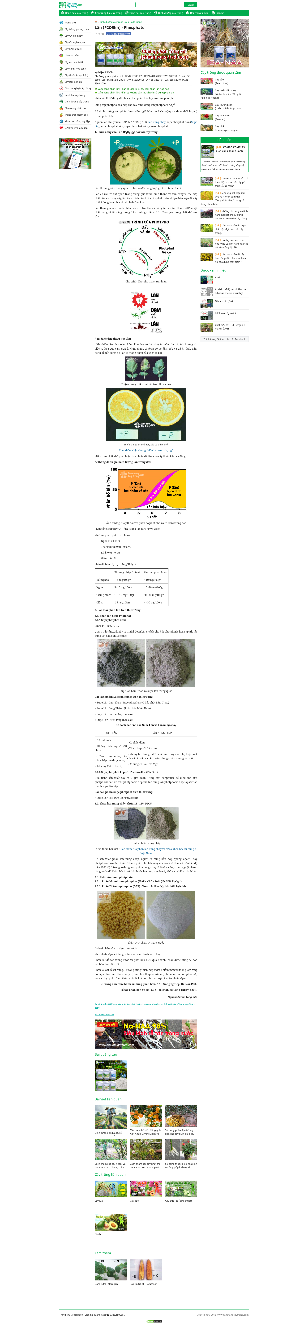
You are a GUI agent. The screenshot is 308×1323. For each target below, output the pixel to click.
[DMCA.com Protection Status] (154, 1321)
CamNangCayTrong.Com (77, 5)
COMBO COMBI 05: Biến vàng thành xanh (230, 148)
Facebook (77, 1314)
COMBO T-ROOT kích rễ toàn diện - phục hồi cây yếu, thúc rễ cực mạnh (231, 182)
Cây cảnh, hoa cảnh (75, 68)
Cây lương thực (72, 48)
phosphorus (157, 1003)
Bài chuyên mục (199, 12)
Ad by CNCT (192, 44)
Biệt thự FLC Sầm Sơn (104, 1014)
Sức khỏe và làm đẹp (76, 127)
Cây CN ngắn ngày (74, 42)
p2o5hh (133, 1003)
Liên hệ (220, 12)
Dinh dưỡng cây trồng (170, 12)
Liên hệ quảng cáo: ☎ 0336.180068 (104, 1314)
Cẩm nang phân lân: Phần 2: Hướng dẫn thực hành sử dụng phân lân (136, 92)
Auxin (218, 277)
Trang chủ (70, 22)
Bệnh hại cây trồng (140, 12)
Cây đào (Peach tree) (221, 81)
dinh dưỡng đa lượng (172, 1003)
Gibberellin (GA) (224, 301)
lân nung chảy (157, 122)
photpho (147, 1003)
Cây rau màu (71, 55)
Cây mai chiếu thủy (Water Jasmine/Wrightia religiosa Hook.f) (221, 94)
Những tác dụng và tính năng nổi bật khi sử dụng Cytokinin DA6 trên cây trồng (231, 214)
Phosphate (116, 1003)
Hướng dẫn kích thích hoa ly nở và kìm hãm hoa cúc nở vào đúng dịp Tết (231, 243)
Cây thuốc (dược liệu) (76, 75)
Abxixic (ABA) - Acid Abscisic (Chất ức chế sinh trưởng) (230, 291)
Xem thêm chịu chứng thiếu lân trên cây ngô (146, 450)
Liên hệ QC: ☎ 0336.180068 (118, 34)
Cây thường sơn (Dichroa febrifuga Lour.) (228, 106)
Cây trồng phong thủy (76, 29)
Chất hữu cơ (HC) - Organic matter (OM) (230, 326)
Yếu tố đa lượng (133, 22)
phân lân (125, 1003)
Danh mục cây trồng (76, 12)
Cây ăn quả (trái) (73, 62)
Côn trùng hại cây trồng (108, 12)
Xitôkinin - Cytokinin (226, 313)
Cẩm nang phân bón (75, 108)
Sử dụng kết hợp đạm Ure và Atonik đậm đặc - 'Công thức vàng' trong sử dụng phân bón (223, 198)
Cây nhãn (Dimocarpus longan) (226, 128)
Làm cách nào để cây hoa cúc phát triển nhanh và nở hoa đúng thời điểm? (230, 258)
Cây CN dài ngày (73, 35)
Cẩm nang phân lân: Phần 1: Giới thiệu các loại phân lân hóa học (133, 88)
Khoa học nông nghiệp (77, 121)
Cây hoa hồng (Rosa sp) (222, 117)
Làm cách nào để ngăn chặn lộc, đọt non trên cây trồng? (230, 229)
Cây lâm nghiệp (73, 81)
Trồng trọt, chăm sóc (76, 114)
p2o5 (140, 1003)
